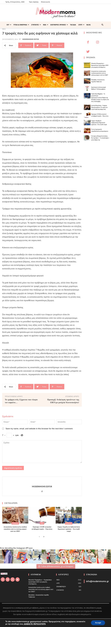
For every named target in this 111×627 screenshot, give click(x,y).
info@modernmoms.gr (97, 581)
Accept (98, 622)
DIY (8, 25)
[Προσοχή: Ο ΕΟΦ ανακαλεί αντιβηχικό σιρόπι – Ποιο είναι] (42, 515)
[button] (102, 25)
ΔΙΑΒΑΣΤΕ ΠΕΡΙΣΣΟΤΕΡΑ (35, 624)
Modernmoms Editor (30, 39)
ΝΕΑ (44, 25)
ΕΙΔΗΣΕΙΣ (15, 523)
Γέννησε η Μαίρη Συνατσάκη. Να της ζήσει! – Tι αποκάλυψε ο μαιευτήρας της (100, 138)
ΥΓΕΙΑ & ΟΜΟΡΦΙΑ (20, 25)
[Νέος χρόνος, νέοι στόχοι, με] (49, 556)
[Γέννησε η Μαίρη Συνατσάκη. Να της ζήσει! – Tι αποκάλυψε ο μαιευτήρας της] (87, 138)
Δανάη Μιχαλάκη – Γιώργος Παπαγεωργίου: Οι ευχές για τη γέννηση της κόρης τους (99, 107)
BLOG (88, 25)
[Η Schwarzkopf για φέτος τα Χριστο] (90, 556)
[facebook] (42, 491)
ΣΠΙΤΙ (80, 25)
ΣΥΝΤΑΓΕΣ (35, 25)
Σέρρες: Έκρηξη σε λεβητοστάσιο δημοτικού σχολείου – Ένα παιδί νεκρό (69, 529)
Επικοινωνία (45, 2)
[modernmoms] (55, 13)
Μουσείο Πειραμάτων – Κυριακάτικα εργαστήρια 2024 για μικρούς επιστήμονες (99, 65)
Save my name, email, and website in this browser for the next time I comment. (39, 428)
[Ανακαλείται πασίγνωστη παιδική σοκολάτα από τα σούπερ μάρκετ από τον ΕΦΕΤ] (15, 515)
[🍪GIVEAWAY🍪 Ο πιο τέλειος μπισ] (76, 556)
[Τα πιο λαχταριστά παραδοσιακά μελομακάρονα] (87, 130)
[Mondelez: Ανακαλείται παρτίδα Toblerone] (87, 81)
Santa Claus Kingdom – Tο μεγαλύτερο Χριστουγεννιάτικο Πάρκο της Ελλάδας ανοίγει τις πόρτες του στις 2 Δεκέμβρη (100, 97)
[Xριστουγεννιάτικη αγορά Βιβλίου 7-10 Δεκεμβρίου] (87, 88)
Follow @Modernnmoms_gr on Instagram (57, 566)
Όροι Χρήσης (33, 2)
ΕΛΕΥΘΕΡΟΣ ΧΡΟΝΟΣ (58, 25)
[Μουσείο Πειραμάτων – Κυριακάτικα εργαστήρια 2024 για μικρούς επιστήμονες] (87, 65)
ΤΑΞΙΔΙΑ (73, 25)
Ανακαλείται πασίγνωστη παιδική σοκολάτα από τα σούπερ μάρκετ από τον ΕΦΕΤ (15, 529)
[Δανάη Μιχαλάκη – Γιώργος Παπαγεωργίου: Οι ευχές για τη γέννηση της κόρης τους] (87, 107)
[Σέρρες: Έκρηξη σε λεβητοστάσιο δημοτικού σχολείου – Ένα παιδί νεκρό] (69, 515)
